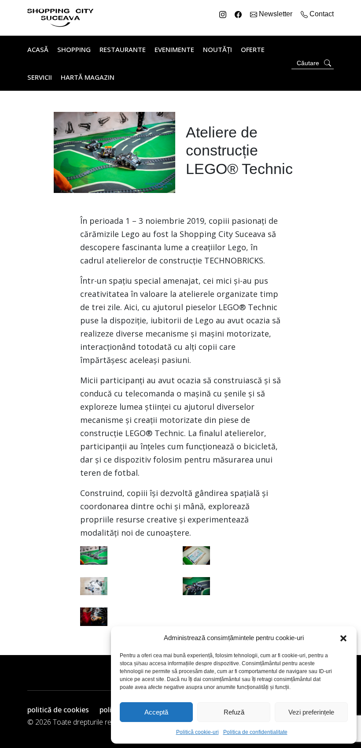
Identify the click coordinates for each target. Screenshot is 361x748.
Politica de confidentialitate (255, 732)
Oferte (253, 49)
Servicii (39, 77)
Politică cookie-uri (197, 732)
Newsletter (275, 14)
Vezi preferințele (311, 712)
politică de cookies (58, 710)
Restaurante (122, 49)
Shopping (74, 49)
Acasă (37, 49)
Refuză (234, 712)
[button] (343, 637)
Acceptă (156, 712)
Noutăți (217, 49)
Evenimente (174, 49)
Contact (321, 14)
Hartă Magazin (87, 77)
